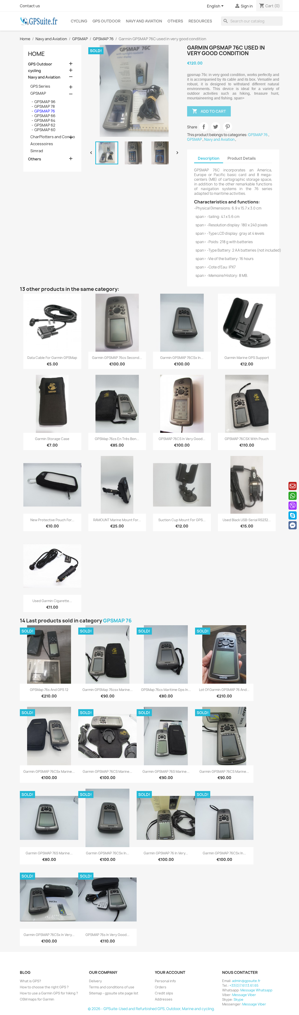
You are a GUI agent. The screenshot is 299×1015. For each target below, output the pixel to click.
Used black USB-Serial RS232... (247, 520)
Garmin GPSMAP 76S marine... (165, 771)
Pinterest (227, 126)
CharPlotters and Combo (52, 136)
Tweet (215, 126)
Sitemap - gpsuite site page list (113, 993)
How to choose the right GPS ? (44, 987)
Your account (170, 972)
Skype (238, 999)
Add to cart (209, 111)
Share (203, 126)
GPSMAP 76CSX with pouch (247, 439)
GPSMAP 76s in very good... (107, 934)
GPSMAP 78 (44, 106)
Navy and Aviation (144, 21)
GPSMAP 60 (44, 129)
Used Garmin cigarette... (52, 601)
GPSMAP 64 (44, 120)
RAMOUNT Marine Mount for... (117, 520)
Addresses (163, 999)
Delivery (95, 981)
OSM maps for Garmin (37, 999)
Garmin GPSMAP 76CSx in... (181, 357)
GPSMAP (38, 93)
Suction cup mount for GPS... (182, 520)
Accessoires (41, 143)
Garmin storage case (52, 439)
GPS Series (40, 86)
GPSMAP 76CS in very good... (182, 439)
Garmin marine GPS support (246, 357)
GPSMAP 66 (44, 115)
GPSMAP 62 (44, 125)
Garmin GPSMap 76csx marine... (107, 689)
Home (36, 54)
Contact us (30, 5)
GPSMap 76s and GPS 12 (49, 689)
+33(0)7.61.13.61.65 (243, 985)
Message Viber (244, 995)
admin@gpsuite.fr (246, 981)
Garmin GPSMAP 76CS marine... (107, 771)
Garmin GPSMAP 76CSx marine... (49, 771)
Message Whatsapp (256, 990)
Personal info (165, 981)
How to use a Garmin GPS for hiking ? (49, 993)
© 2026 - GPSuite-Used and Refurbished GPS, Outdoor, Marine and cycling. (151, 1008)
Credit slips (164, 993)
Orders (160, 987)
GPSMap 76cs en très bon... (117, 439)
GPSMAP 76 (44, 111)
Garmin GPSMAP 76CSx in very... (49, 934)
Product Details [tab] (242, 158)
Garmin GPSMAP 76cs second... (117, 357)
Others (175, 21)
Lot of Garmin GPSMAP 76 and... (224, 689)
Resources (200, 21)
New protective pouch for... (52, 520)
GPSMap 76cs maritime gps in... (166, 689)
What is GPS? (30, 981)
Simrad (36, 150)
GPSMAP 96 (44, 101)
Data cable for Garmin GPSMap (52, 357)
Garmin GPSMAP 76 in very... (166, 853)
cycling (79, 21)
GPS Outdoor (107, 21)
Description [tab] (208, 158)
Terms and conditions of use (111, 987)
